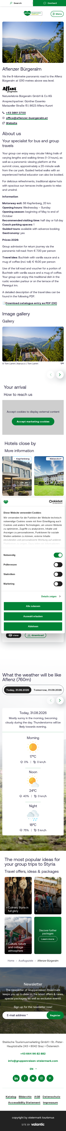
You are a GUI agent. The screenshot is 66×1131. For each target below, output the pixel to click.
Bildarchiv (25, 1096)
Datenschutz (51, 1096)
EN (32, 1068)
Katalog (11, 1096)
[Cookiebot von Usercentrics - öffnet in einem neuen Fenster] (49, 502)
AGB (37, 1096)
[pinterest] (50, 1078)
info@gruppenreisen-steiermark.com (33, 1060)
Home (11, 960)
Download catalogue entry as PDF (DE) (31, 303)
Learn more (47, 939)
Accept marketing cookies (33, 421)
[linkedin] (16, 1078)
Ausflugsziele (26, 960)
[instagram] (41, 1078)
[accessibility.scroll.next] (60, 700)
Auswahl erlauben (33, 616)
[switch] (58, 564)
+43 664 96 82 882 (33, 1053)
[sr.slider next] (60, 375)
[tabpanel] (33, 771)
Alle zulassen (33, 606)
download (37, 635)
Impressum (50, 1102)
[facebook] (24, 1078)
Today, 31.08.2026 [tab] (17, 690)
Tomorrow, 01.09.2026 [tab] (48, 690)
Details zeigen (48, 596)
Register (55, 1015)
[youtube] (33, 1078)
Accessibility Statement (24, 1102)
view (16, 635)
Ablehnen (33, 626)
